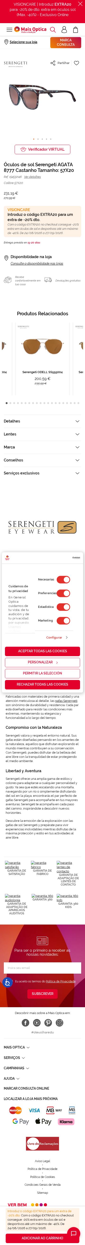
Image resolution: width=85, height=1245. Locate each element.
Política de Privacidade (61, 981)
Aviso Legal (42, 1161)
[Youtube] (36, 1022)
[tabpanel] (42, 358)
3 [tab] (14, 403)
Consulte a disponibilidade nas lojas (37, 263)
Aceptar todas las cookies (42, 651)
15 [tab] (59, 403)
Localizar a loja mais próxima (31, 1099)
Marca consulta (66, 42)
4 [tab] (18, 403)
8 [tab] (33, 403)
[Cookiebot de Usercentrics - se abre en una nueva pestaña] (60, 557)
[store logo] (30, 29)
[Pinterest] (48, 1022)
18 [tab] (71, 403)
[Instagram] (59, 1022)
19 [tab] (75, 403)
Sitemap (42, 1192)
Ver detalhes (32, 177)
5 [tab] (22, 403)
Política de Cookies (42, 1177)
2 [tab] (10, 403)
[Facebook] (25, 1022)
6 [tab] (25, 403)
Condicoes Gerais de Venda (43, 1184)
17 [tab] (67, 403)
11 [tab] (44, 403)
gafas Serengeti (66, 701)
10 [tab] (41, 403)
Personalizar (40, 662)
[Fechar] (80, 4)
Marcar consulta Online (26, 1088)
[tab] (42, 421)
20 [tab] (78, 403)
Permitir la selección (42, 673)
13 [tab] (52, 403)
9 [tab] (37, 403)
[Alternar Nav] (9, 29)
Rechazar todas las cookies (42, 684)
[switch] (63, 593)
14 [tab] (56, 403)
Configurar (54, 637)
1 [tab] (7, 403)
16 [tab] (63, 403)
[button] (53, 29)
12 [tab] (48, 403)
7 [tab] (29, 403)
